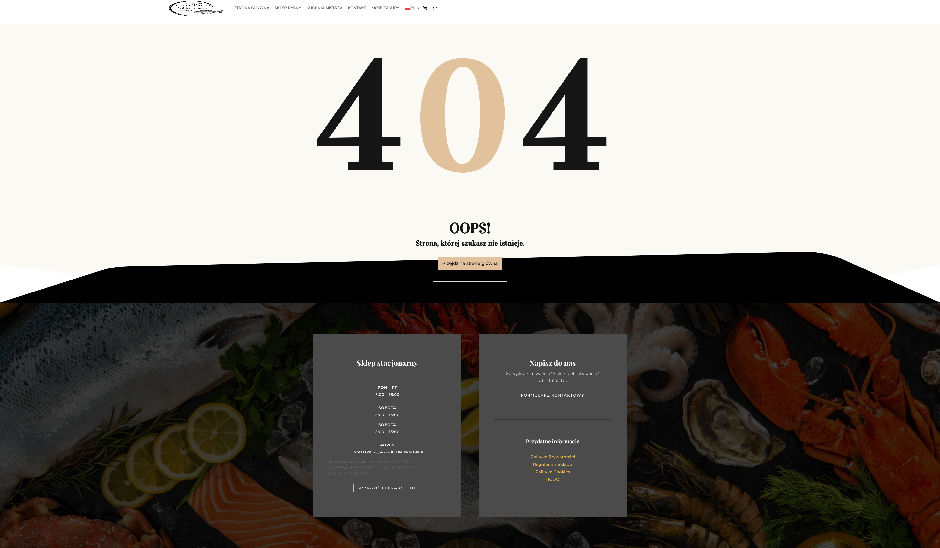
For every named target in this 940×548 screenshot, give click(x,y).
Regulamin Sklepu (552, 464)
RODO (552, 479)
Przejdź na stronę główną (470, 263)
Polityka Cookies (552, 471)
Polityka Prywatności (552, 456)
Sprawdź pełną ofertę (387, 488)
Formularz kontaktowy (552, 395)
